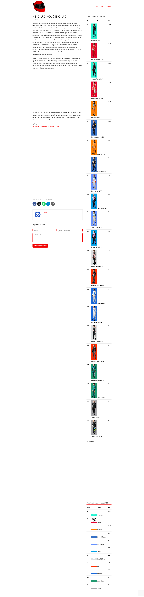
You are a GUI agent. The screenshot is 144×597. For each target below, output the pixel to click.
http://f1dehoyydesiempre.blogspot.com (45, 126)
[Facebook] (34, 204)
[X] (39, 204)
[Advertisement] (57, 82)
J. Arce (44, 213)
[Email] (53, 204)
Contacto (109, 6)
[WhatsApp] (44, 204)
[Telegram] (48, 204)
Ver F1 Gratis (99, 6)
